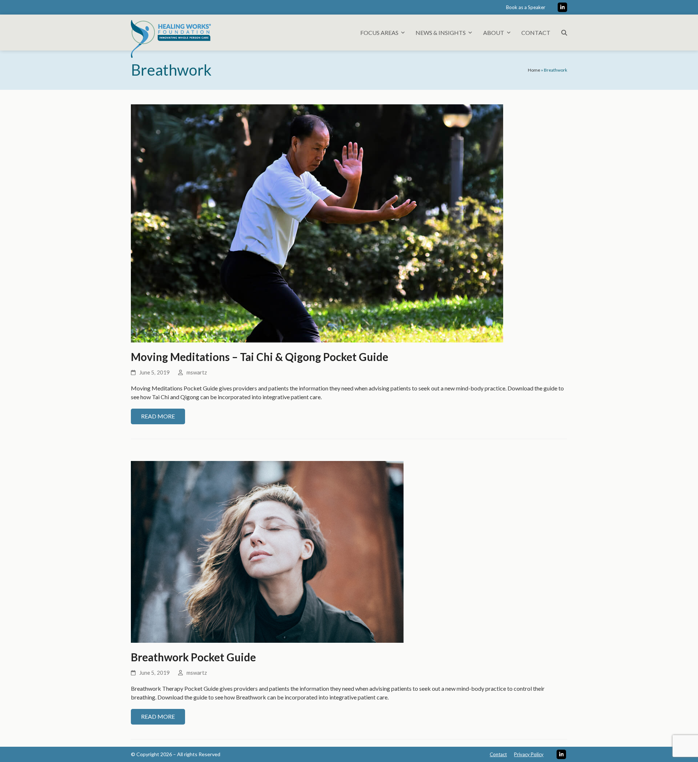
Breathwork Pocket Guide (193, 657)
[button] (564, 33)
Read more (158, 416)
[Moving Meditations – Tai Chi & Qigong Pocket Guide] (317, 222)
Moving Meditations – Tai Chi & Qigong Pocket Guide (259, 356)
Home (534, 70)
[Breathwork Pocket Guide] (267, 551)
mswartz (196, 372)
